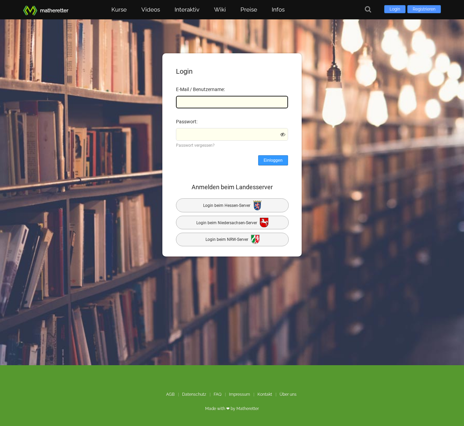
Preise (248, 9)
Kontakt (264, 394)
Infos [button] (278, 9)
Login (395, 9)
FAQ (217, 394)
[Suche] (368, 9)
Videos (150, 9)
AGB (170, 394)
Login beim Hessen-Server (227, 205)
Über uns (288, 394)
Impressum (239, 394)
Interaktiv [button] (187, 9)
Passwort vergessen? (195, 145)
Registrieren (424, 9)
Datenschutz (194, 394)
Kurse (119, 9)
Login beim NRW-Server (227, 239)
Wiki (220, 9)
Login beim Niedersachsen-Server (227, 222)
